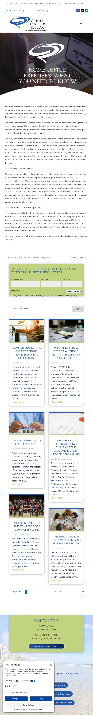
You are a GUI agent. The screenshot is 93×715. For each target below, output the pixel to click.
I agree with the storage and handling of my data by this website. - (46, 295)
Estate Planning (57, 548)
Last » (82, 593)
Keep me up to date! (73, 292)
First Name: (45, 279)
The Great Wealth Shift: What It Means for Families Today (66, 540)
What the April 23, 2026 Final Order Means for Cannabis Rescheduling (66, 353)
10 (55, 592)
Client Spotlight (18, 534)
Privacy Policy (71, 295)
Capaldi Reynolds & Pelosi (61, 459)
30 (66, 592)
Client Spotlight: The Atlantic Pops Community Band (27, 526)
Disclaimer (77, 673)
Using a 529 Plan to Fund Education (27, 442)
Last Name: (66, 279)
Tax (20, 363)
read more (18, 402)
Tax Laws (66, 363)
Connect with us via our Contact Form (46, 646)
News (27, 534)
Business (15, 363)
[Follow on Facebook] (78, 10)
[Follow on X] (82, 10)
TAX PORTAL (41, 11)
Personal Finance (27, 449)
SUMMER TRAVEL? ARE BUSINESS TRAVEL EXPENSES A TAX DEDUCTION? (26, 353)
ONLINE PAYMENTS (14, 11)
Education (16, 449)
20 (60, 592)
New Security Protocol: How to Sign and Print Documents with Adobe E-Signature (66, 447)
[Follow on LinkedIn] (86, 10)
